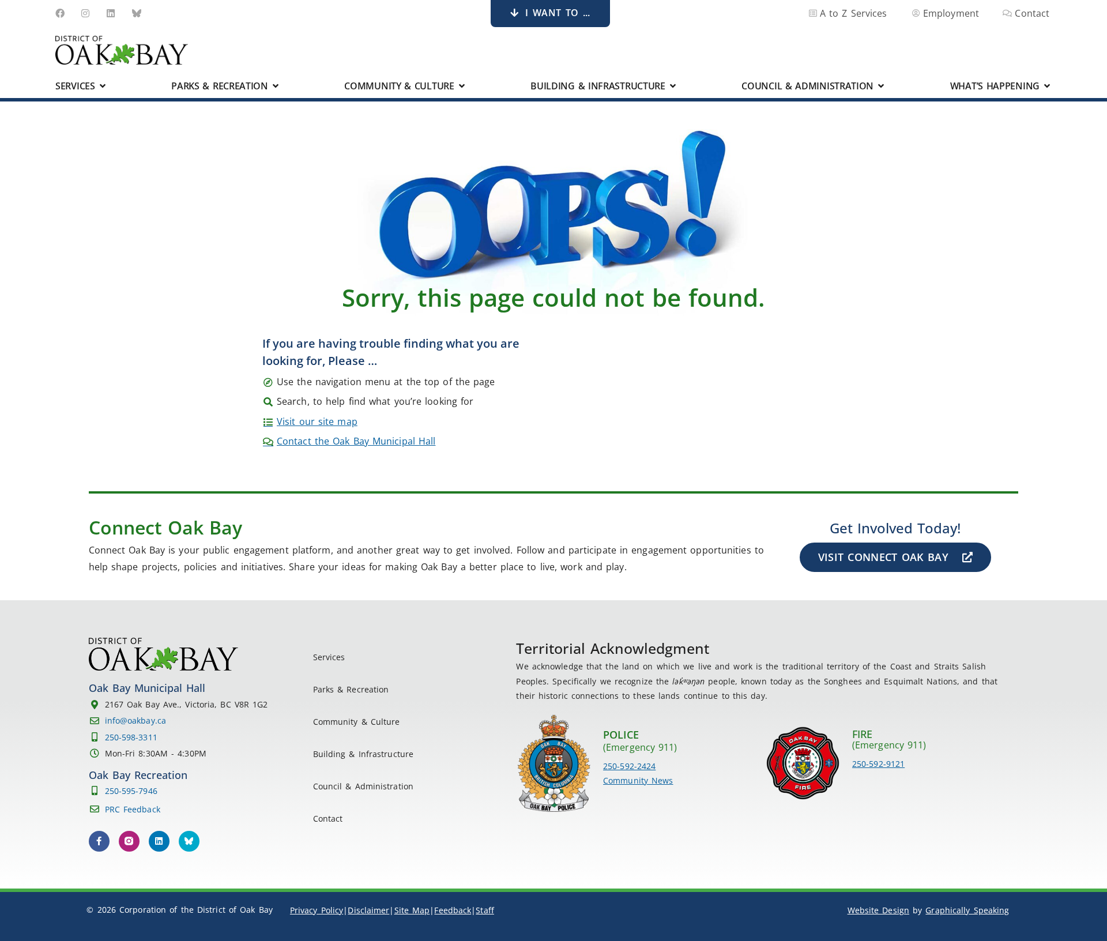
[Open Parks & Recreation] (275, 86)
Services (329, 657)
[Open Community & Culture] (461, 86)
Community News (638, 780)
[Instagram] (85, 13)
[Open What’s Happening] (1047, 86)
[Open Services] (102, 86)
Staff (485, 910)
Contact (328, 818)
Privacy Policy (316, 910)
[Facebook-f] (99, 841)
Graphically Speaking (967, 910)
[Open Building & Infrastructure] (672, 86)
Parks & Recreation (351, 689)
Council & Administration (363, 786)
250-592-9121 (878, 763)
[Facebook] (60, 13)
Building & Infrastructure (363, 753)
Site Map (412, 910)
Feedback (452, 910)
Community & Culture (356, 721)
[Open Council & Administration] (881, 86)
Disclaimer (368, 910)
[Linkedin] (111, 13)
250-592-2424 (629, 766)
